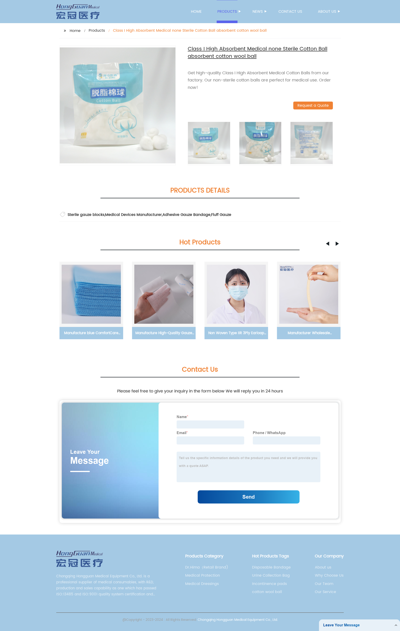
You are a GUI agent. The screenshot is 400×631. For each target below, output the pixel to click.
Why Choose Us (329, 575)
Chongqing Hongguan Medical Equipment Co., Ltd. (238, 619)
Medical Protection (202, 575)
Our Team (324, 584)
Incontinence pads (269, 584)
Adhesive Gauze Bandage (186, 215)
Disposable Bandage (271, 567)
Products (227, 12)
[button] (327, 244)
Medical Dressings (202, 584)
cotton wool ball (267, 592)
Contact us (290, 12)
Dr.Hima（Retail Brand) (206, 567)
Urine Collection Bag (271, 575)
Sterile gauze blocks (86, 215)
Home (196, 12)
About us (327, 12)
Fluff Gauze (221, 215)
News (258, 12)
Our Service (325, 592)
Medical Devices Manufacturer (133, 215)
